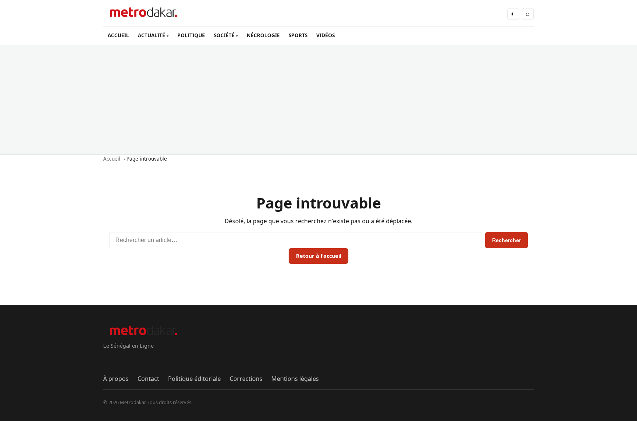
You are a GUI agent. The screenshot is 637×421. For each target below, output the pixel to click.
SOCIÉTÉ (224, 35)
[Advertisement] (318, 99)
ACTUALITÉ (151, 35)
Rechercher (506, 240)
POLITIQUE (191, 35)
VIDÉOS (325, 35)
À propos (116, 379)
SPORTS (298, 35)
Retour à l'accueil (318, 255)
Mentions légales (295, 379)
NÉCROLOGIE (263, 35)
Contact (148, 379)
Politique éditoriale (194, 379)
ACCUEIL (118, 35)
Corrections (246, 379)
